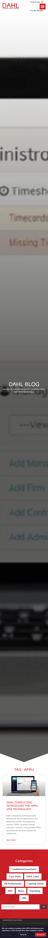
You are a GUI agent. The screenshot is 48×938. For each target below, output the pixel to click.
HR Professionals (13, 883)
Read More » (11, 840)
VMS (24, 898)
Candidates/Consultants (24, 869)
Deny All (23, 935)
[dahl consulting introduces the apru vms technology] (24, 785)
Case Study (15, 876)
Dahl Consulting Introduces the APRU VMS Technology (22, 806)
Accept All (41, 935)
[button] (43, 7)
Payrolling (35, 890)
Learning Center (36, 883)
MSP (10, 890)
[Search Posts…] (20, 906)
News (21, 890)
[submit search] (44, 907)
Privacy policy (7, 935)
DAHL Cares (33, 876)
